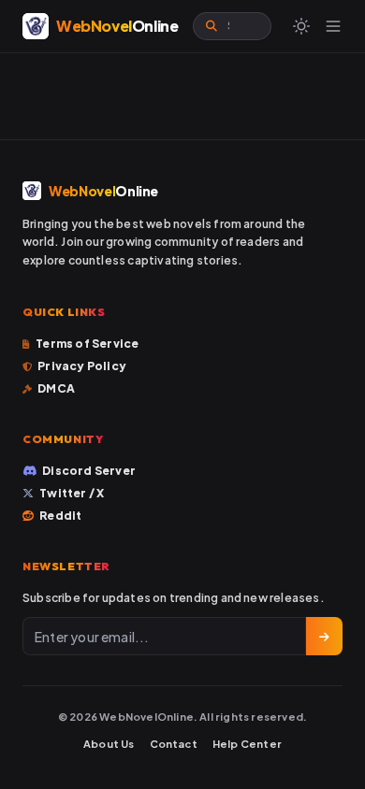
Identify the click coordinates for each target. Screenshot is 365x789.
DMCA (56, 388)
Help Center (247, 744)
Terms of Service (87, 344)
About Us (109, 744)
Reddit (60, 516)
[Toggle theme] (301, 26)
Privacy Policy (81, 366)
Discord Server (89, 471)
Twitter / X (71, 493)
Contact (173, 744)
